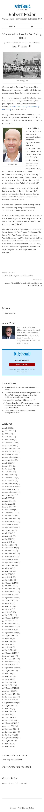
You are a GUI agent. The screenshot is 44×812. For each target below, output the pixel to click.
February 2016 (10, 653)
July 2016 (8, 638)
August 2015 (9, 671)
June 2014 (8, 711)
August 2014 (9, 706)
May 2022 (8, 434)
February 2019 (10, 548)
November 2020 (11, 486)
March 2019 (9, 545)
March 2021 (9, 475)
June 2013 (8, 747)
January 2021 (10, 481)
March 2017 (9, 615)
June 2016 (8, 641)
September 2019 (11, 527)
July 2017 (8, 603)
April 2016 (8, 647)
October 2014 (10, 700)
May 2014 (8, 714)
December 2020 (11, 484)
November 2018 (10, 557)
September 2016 (11, 633)
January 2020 (10, 516)
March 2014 (9, 720)
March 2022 (9, 440)
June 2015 (8, 676)
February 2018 (10, 583)
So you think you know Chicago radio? (20, 400)
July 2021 (8, 463)
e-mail (24, 783)
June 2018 (8, 571)
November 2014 (10, 697)
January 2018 (10, 586)
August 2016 (9, 636)
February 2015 (10, 688)
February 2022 (10, 443)
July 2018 (8, 568)
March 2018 (9, 580)
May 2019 (8, 539)
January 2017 (10, 621)
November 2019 (10, 522)
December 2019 (10, 519)
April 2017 (8, 612)
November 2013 (10, 732)
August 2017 (9, 600)
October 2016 (10, 630)
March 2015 (9, 685)
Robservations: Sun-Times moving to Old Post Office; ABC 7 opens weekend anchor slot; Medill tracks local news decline (22, 395)
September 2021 (11, 457)
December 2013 (10, 729)
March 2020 (9, 510)
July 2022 (8, 428)
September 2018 (11, 562)
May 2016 (8, 644)
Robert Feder (22, 14)
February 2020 (10, 513)
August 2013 (9, 741)
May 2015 (8, 679)
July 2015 (8, 674)
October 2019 (10, 524)
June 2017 (8, 606)
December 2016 (10, 624)
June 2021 (8, 466)
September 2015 (11, 668)
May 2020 (8, 504)
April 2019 (8, 542)
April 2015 (8, 682)
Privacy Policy (28, 808)
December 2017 (10, 589)
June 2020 (9, 501)
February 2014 (10, 723)
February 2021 (10, 478)
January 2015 (10, 691)
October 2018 (10, 559)
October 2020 (10, 489)
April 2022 (8, 437)
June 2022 (8, 431)
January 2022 (10, 446)
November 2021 (10, 451)
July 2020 (8, 498)
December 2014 (10, 694)
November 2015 (11, 662)
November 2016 (10, 627)
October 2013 (10, 735)
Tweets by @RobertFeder (12, 760)
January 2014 (10, 726)
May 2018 (8, 574)
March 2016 (9, 650)
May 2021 (8, 469)
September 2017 (11, 598)
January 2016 (10, 656)
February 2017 (10, 618)
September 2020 (11, 492)
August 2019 (9, 530)
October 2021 (10, 454)
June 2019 (8, 536)
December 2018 (10, 554)
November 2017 (10, 592)
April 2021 (8, 472)
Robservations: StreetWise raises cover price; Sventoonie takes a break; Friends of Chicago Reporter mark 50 (22, 405)
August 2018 (9, 565)
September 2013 (11, 738)
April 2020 (9, 507)
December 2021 (10, 448)
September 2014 (11, 703)
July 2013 (8, 744)
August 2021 (9, 460)
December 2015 (10, 659)
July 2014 (8, 709)
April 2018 (8, 577)
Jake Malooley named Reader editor (17, 276)
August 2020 (10, 495)
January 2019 (10, 551)
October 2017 (10, 595)
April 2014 (8, 717)
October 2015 (10, 665)
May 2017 (8, 609)
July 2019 (8, 533)
